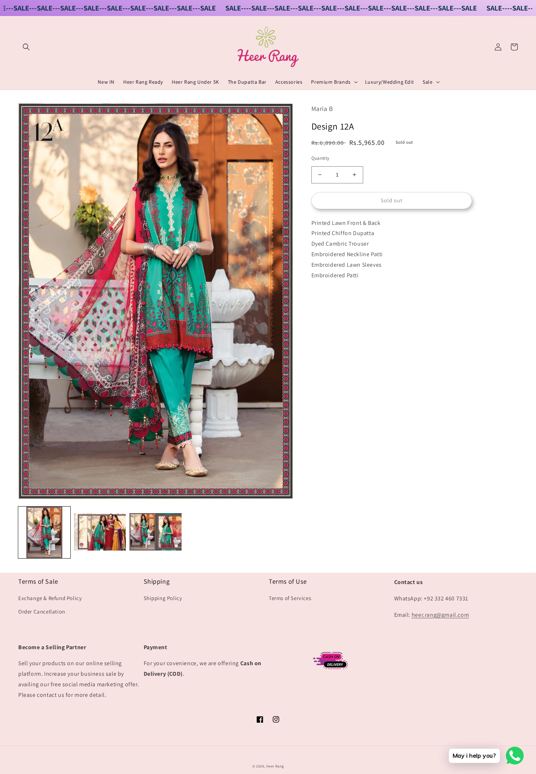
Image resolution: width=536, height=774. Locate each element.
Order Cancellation (41, 611)
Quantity (320, 158)
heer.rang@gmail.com (440, 615)
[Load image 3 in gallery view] (155, 533)
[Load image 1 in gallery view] (44, 533)
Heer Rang (275, 766)
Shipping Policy (163, 598)
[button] (26, 47)
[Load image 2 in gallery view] (100, 533)
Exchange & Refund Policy (50, 598)
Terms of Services (290, 598)
